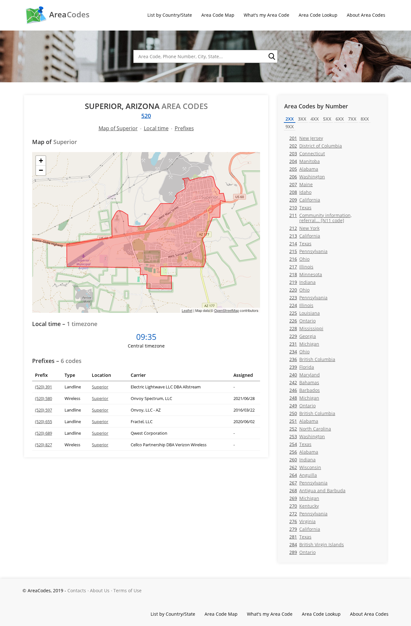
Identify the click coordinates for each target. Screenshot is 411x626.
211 (320, 217)
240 (304, 375)
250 (312, 413)
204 (304, 161)
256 (303, 452)
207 (301, 184)
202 (315, 146)
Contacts (76, 590)
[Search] (271, 56)
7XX (352, 119)
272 (308, 514)
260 (302, 460)
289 (302, 552)
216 (299, 259)
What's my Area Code (266, 15)
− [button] (41, 170)
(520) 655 (43, 421)
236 (312, 359)
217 (301, 267)
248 (304, 398)
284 (316, 544)
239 (301, 367)
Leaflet (187, 310)
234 (299, 352)
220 (299, 290)
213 (304, 236)
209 (304, 200)
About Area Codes (366, 15)
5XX (327, 119)
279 (304, 529)
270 (304, 506)
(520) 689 (43, 433)
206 (307, 177)
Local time (156, 128)
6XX (340, 119)
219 (302, 282)
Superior (100, 387)
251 (303, 421)
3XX (302, 119)
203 (307, 153)
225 (304, 313)
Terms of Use (127, 590)
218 (305, 274)
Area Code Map (217, 15)
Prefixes (184, 128)
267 (308, 483)
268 (317, 490)
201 (306, 138)
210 (300, 207)
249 (302, 406)
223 (308, 298)
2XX (289, 119)
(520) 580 (43, 398)
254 (300, 444)
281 (300, 537)
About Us (99, 590)
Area (69, 14)
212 (304, 228)
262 (305, 467)
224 (301, 305)
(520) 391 (43, 387)
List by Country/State (169, 15)
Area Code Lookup (318, 15)
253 (307, 436)
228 (306, 328)
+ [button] (41, 161)
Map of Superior (118, 128)
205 (303, 169)
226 (302, 321)
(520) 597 (43, 410)
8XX (365, 119)
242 (304, 382)
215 (308, 251)
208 (300, 192)
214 (300, 243)
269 (304, 498)
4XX (314, 119)
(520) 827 (43, 445)
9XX (289, 126)
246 (304, 390)
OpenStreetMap (226, 310)
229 (302, 336)
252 (310, 429)
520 (146, 116)
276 (302, 521)
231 (304, 344)
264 (303, 475)
